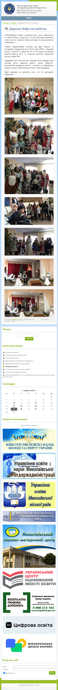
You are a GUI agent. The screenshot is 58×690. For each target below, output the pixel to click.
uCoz (33, 688)
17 (14, 406)
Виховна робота (16, 319)
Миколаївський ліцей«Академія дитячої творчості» (32, 7)
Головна (6, 23)
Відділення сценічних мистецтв (18, 364)
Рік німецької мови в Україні (16, 372)
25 (21, 409)
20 (36, 406)
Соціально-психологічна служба (18, 369)
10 (14, 403)
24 (14, 409)
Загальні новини (12, 352)
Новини (14, 23)
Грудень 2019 (29, 390)
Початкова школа (12, 358)
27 (36, 409)
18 (21, 406)
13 (36, 403)
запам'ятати (10, 673)
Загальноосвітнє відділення (16, 355)
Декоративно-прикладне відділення (19, 361)
